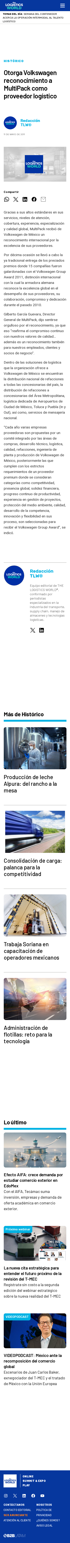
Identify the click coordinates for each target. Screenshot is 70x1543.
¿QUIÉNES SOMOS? (48, 1520)
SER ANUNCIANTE (16, 1515)
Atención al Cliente (17, 1520)
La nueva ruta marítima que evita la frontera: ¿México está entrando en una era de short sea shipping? (33, 17)
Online (28, 1476)
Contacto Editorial (17, 1510)
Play (26, 1485)
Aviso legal (44, 1525)
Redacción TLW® (30, 123)
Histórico (14, 61)
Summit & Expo (34, 1481)
